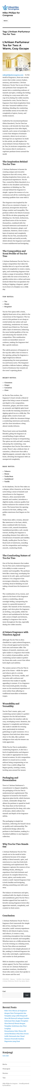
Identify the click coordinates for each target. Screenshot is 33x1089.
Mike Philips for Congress (11, 14)
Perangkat (6, 1069)
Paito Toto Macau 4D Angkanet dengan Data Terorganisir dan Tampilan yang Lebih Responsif (15, 1013)
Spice (23, 981)
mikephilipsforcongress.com (13, 75)
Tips (4, 1078)
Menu (6, 20)
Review (5, 1073)
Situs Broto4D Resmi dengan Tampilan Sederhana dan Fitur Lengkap (15, 1026)
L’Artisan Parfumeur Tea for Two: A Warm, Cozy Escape (16, 45)
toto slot (6, 1056)
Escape (27, 979)
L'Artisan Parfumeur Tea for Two (12, 981)
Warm (27, 981)
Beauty (12, 979)
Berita (5, 1064)
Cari (4, 991)
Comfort (18, 979)
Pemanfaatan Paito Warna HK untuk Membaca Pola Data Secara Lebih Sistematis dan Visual (16, 1033)
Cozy (23, 979)
